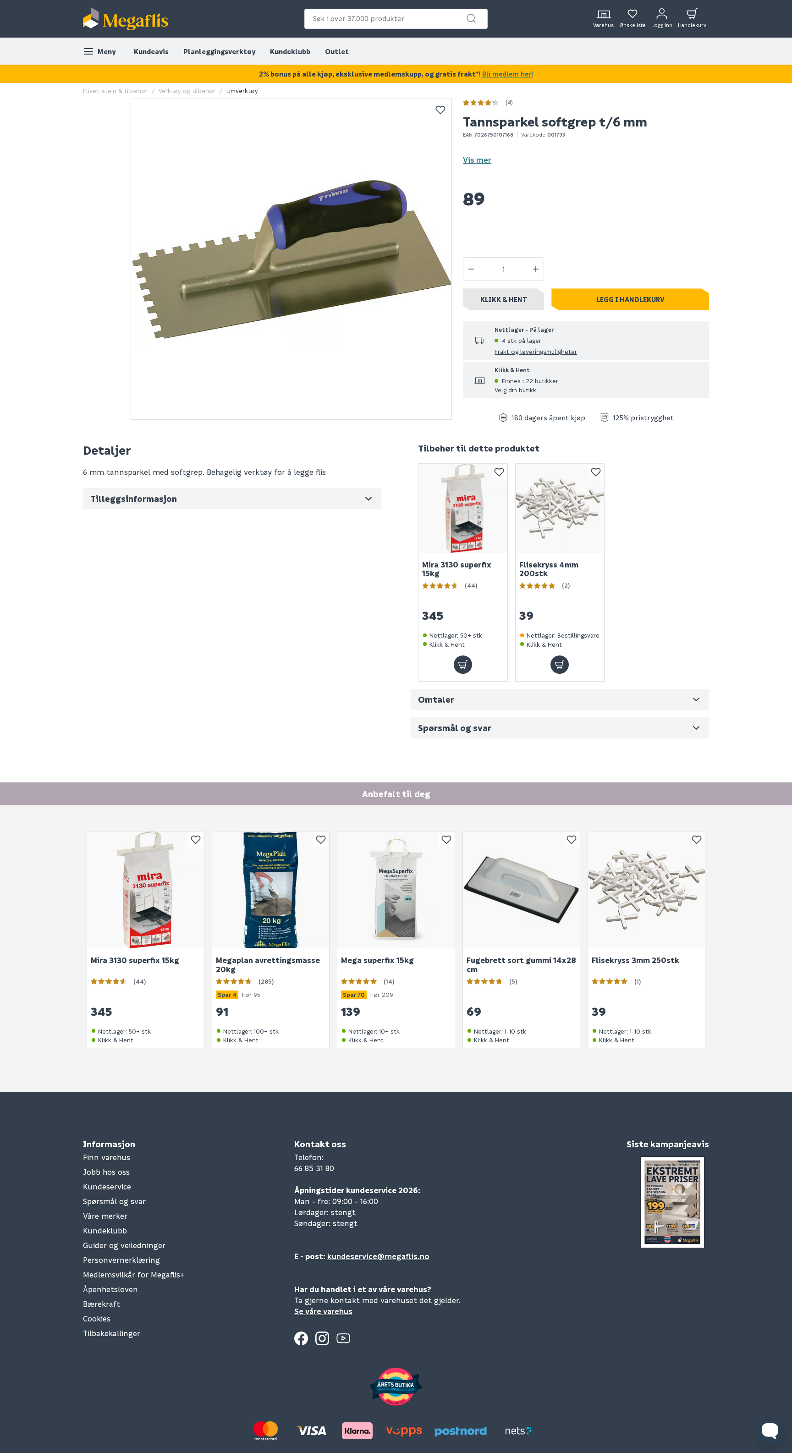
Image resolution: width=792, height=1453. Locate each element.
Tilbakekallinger (111, 1333)
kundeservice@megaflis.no (378, 1256)
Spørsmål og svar (114, 1201)
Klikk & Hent (503, 299)
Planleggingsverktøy (219, 51)
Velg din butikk (515, 390)
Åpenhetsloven (110, 1289)
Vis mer (477, 160)
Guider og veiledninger (124, 1245)
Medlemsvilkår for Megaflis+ (134, 1274)
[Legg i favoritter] (440, 110)
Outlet (337, 51)
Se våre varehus (323, 1311)
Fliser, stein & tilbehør (115, 90)
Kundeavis (151, 51)
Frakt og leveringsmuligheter (536, 351)
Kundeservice (107, 1186)
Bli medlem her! (507, 73)
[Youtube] (343, 1338)
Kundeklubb (290, 51)
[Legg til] (463, 664)
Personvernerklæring (121, 1260)
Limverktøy (242, 90)
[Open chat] (770, 1431)
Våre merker (105, 1216)
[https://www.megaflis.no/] (125, 18)
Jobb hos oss (106, 1172)
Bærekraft (101, 1304)
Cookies (96, 1318)
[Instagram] (322, 1338)
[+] (536, 269)
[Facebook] (301, 1338)
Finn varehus (106, 1157)
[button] (471, 18)
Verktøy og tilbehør (187, 90)
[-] (471, 269)
